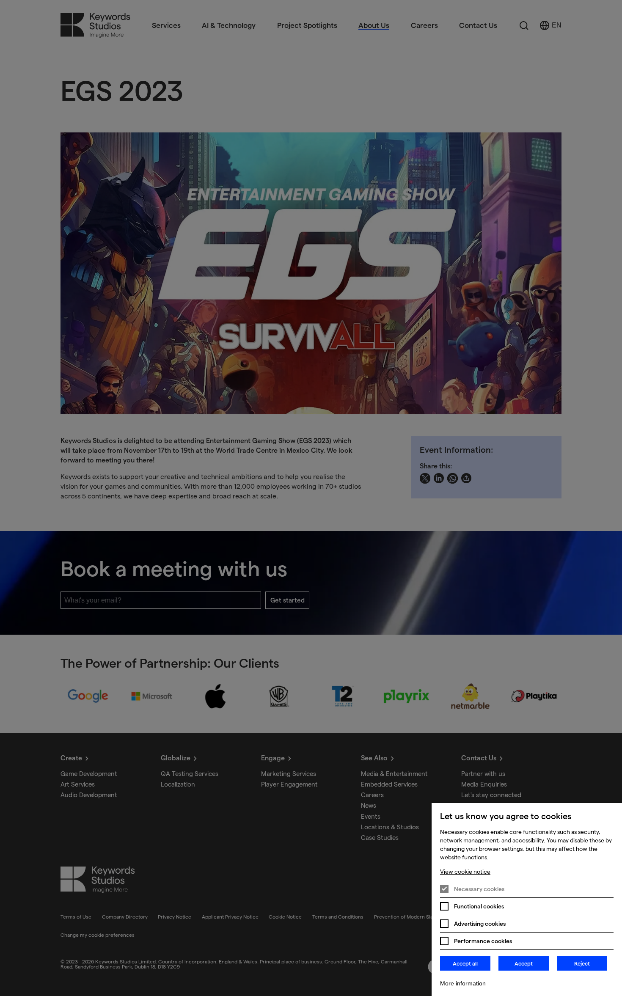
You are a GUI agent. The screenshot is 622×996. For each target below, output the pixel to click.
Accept (524, 963)
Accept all (465, 963)
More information (463, 983)
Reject (582, 963)
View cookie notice (465, 871)
